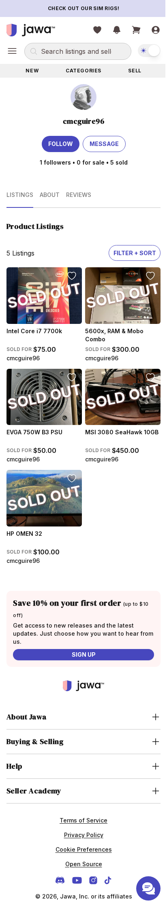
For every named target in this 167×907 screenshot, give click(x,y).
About (50, 194)
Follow (60, 143)
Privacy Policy (80, 828)
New (32, 71)
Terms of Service (81, 813)
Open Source (80, 857)
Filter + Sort (134, 252)
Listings (19, 194)
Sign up (84, 654)
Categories (83, 71)
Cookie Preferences (80, 842)
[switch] (149, 50)
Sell (134, 71)
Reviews (78, 194)
